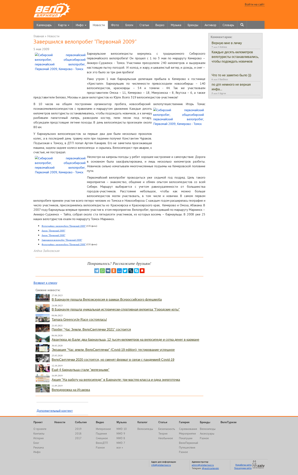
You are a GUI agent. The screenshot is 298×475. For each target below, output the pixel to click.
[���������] (108, 270)
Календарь (44, 25)
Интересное (103, 429)
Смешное (102, 438)
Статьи (144, 25)
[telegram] (96, 270)
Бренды (193, 25)
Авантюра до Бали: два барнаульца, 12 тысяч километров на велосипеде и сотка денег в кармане (125, 339)
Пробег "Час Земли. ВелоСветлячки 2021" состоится (91, 329)
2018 (78, 433)
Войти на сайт (255, 4)
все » (120, 447)
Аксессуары (207, 433)
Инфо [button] (80, 25)
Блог (36, 443)
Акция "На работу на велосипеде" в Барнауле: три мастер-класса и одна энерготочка (116, 379)
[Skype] (136, 270)
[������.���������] (142, 270)
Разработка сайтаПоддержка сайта (243, 466)
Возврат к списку (45, 283)
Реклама (38, 447)
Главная (38, 36)
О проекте (39, 429)
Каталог (142, 422)
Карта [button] (62, 25)
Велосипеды (145, 429)
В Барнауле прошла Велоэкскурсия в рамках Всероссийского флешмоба (107, 299)
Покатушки (185, 438)
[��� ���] (119, 270)
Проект (38, 422)
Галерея (184, 422)
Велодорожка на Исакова (71, 390)
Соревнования (188, 429)
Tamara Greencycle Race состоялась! (79, 319)
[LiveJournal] (130, 270)
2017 (78, 438)
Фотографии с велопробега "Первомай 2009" (64, 226)
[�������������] (113, 270)
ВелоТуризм (229, 422)
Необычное (165, 438)
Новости (99, 25)
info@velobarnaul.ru (161, 465)
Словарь (228, 25)
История (38, 438)
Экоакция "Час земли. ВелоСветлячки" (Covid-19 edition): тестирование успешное (113, 349)
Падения (101, 433)
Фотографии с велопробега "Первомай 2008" (64, 244)
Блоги (129, 25)
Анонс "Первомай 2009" (53, 230)
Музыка (176, 25)
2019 (78, 429)
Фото (115, 25)
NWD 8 (121, 438)
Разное (100, 447)
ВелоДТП (102, 443)
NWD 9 (121, 433)
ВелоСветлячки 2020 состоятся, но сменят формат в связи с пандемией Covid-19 (113, 359)
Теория (162, 433)
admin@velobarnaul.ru (203, 465)
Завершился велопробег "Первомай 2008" (62, 240)
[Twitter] (125, 270)
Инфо (37, 452)
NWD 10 (122, 429)
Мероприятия (187, 433)
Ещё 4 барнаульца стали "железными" (80, 370)
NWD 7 (121, 443)
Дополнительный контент (54, 411)
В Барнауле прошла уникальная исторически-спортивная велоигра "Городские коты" (116, 309)
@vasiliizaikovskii (210, 468)
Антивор (210, 25)
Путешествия (187, 447)
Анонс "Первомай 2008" (53, 235)
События (81, 422)
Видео (159, 25)
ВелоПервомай (188, 443)
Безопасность (166, 429)
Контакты (38, 433)
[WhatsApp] (102, 270)
